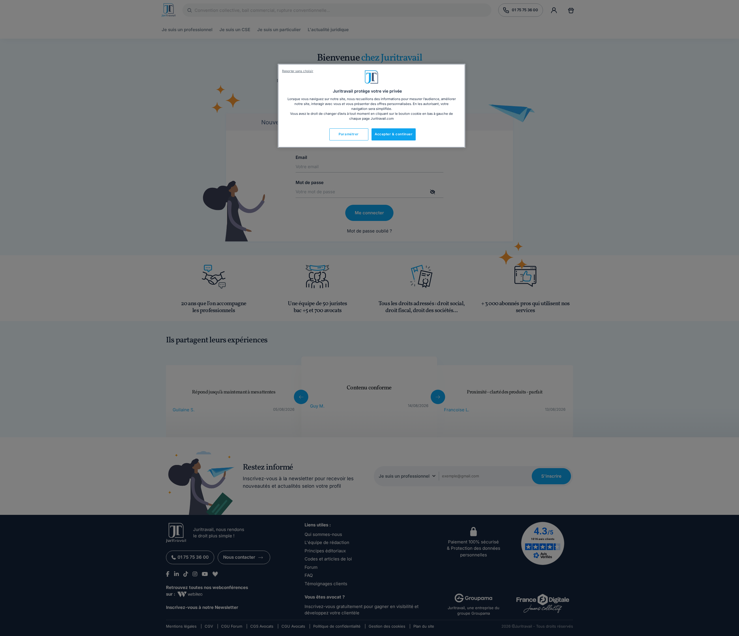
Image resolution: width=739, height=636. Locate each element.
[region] (371, 106)
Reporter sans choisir (297, 71)
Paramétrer (349, 134)
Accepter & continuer (394, 134)
